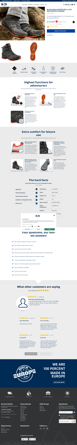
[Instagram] (41, 428)
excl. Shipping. (59, 24)
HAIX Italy (22, 413)
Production (42, 407)
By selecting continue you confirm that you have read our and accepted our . (67, 417)
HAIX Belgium (22, 416)
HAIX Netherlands (23, 414)
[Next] (44, 23)
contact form (7, 417)
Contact (2, 428)
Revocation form (4, 432)
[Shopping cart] (74, 4)
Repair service (3, 430)
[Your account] (68, 4)
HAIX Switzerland (23, 407)
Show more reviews (31, 353)
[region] (22, 23)
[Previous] (1, 23)
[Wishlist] (66, 4)
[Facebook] (44, 428)
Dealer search (42, 409)
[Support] (70, 4)
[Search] (64, 4)
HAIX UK (21, 410)
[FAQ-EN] (72, 4)
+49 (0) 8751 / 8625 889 (6, 409)
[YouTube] (47, 428)
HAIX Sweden (22, 417)
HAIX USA (22, 411)
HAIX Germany (23, 406)
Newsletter (24, 426)
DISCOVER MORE (59, 382)
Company (41, 406)
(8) (50, 13)
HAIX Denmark (23, 418)
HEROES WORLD (43, 410)
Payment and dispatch (5, 429)
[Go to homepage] (4, 4)
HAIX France (22, 409)
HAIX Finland (22, 420)
